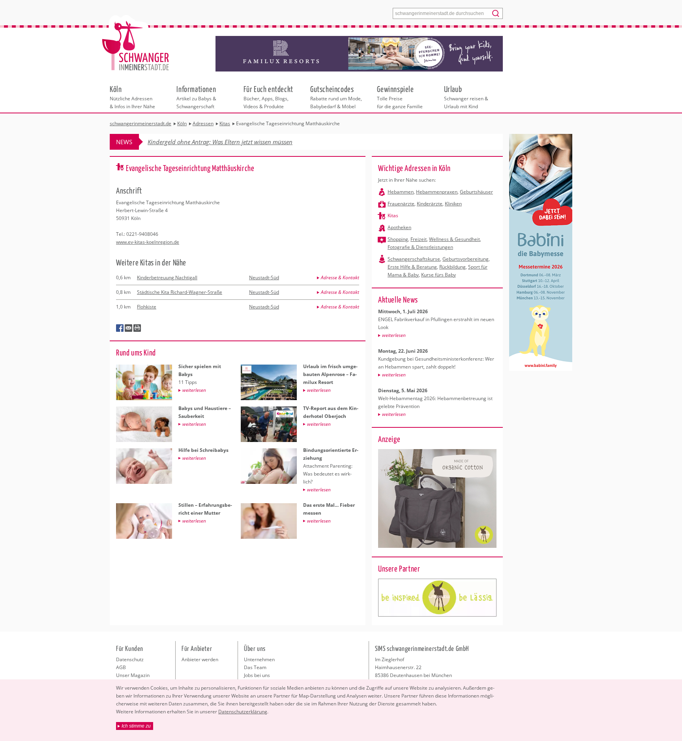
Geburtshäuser (476, 191)
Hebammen (401, 191)
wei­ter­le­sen (394, 335)
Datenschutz (130, 659)
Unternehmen (259, 659)
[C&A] (437, 598)
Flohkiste (146, 306)
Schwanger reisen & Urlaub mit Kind (466, 97)
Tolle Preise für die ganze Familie (400, 97)
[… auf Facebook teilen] (120, 328)
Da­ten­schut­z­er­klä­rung (242, 711)
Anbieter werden (200, 659)
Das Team (255, 667)
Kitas (393, 215)
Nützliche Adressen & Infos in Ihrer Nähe (132, 97)
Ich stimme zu (136, 726)
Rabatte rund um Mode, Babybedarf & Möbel (336, 97)
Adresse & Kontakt (340, 277)
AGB (121, 667)
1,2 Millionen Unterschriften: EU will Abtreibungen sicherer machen (235, 142)
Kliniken (453, 203)
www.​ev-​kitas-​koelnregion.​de (147, 242)
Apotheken (399, 227)
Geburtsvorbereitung (465, 259)
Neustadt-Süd (264, 277)
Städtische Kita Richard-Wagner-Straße (179, 292)
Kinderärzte (429, 203)
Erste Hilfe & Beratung (412, 266)
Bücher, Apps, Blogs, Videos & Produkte (268, 97)
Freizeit (418, 239)
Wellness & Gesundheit (454, 239)
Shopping (398, 239)
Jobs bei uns (257, 675)
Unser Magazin (133, 675)
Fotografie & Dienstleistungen (420, 247)
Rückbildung (452, 266)
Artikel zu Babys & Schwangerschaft (196, 97)
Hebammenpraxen (436, 191)
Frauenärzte (401, 203)
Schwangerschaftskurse (414, 259)
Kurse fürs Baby (438, 274)
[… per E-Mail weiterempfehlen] (129, 328)
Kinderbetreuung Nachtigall (167, 277)
